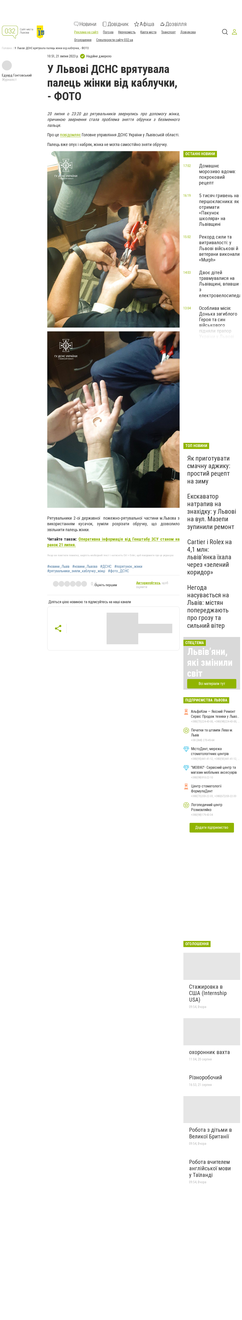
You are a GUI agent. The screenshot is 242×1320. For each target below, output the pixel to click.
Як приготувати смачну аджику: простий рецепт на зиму (208, 469)
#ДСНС (106, 566)
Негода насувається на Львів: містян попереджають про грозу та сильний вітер (208, 606)
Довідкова (188, 32)
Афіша (147, 24)
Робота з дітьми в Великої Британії (210, 1133)
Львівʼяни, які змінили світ (210, 662)
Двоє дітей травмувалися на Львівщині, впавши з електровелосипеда (220, 284)
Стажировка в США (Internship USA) (208, 993)
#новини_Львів (58, 566)
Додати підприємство (211, 827)
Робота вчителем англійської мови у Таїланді (210, 1168)
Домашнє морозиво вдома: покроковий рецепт (217, 174)
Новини (87, 24)
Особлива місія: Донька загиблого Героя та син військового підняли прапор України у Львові (218, 322)
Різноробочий (205, 1077)
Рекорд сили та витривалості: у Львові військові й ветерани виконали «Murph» (219, 248)
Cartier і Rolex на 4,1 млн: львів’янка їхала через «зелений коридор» (209, 557)
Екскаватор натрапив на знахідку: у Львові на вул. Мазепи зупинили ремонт (211, 511)
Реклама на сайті (86, 32)
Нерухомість (127, 32)
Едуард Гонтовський (17, 75)
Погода (108, 32)
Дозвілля (176, 24)
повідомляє (70, 134)
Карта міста (148, 32)
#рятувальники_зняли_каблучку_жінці (76, 571)
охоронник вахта (209, 1052)
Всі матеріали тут (212, 683)
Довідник (118, 24)
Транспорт (168, 32)
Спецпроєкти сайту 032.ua (114, 40)
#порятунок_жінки (128, 566)
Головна (7, 48)
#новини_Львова (84, 566)
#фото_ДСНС (118, 571)
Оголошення (82, 40)
